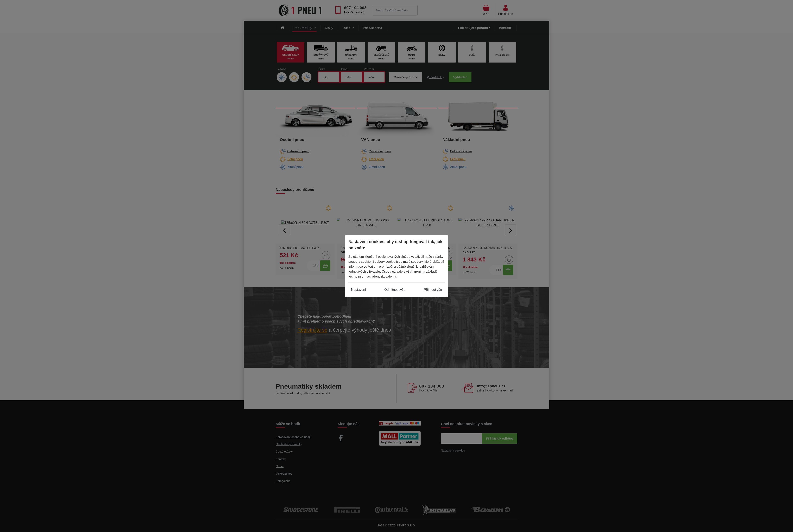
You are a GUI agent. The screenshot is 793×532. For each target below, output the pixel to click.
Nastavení (358, 289)
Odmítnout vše (394, 289)
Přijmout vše (433, 289)
